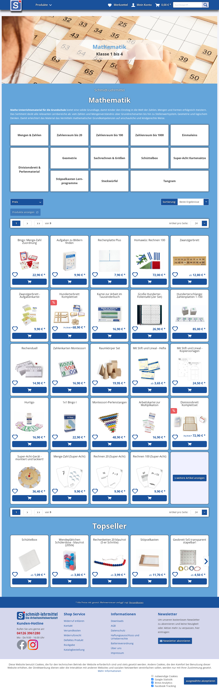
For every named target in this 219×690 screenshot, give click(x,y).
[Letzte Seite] (38, 223)
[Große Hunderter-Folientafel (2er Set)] (149, 315)
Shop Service (74, 614)
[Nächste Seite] (27, 223)
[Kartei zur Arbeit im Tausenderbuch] (109, 315)
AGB (113, 625)
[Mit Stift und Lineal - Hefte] (149, 369)
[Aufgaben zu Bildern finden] (69, 261)
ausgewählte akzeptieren (200, 680)
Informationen (123, 614)
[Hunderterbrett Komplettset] (69, 315)
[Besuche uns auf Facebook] (22, 645)
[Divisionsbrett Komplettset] (189, 423)
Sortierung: (169, 201)
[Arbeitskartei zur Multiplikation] (149, 423)
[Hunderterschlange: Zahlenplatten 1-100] (189, 315)
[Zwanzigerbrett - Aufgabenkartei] (29, 315)
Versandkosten (136, 602)
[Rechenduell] (29, 369)
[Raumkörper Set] (109, 369)
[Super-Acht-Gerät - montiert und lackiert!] (29, 477)
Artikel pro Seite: (178, 223)
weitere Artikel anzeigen (190, 478)
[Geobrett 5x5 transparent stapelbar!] (189, 560)
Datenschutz (118, 630)
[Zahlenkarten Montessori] (69, 369)
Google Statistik (163, 679)
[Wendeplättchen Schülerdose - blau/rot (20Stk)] (69, 560)
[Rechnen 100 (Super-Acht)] (149, 477)
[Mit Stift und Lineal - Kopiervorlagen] (189, 369)
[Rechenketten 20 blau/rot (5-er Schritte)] (109, 560)
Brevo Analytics (163, 682)
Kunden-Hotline (30, 623)
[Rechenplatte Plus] (109, 261)
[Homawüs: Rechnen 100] (149, 261)
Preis (15, 201)
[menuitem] (86, 621)
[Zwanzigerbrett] (189, 261)
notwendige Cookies (166, 676)
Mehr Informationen (109, 671)
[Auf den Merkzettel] (15, 275)
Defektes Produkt (73, 640)
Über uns (116, 648)
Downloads (117, 621)
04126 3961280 (28, 633)
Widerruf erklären (74, 621)
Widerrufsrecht (72, 635)
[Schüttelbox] (29, 560)
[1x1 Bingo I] (69, 423)
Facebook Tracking (165, 686)
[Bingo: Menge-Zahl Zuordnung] (29, 261)
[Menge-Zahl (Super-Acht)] (69, 477)
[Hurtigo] (29, 423)
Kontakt (68, 625)
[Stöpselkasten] (149, 560)
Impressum (117, 653)
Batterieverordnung (122, 643)
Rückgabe (69, 645)
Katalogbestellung (74, 649)
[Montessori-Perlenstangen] (109, 423)
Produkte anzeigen (23, 212)
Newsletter (167, 614)
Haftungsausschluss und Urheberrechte (125, 637)
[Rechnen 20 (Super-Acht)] (109, 477)
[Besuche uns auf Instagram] (33, 645)
